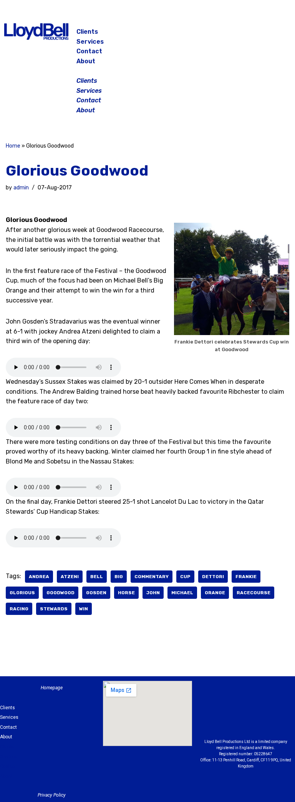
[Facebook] (238, 34)
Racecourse (253, 592)
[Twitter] (276, 34)
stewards (54, 608)
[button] (147, 71)
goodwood (60, 592)
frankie (246, 576)
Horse (126, 592)
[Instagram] (257, 34)
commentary (151, 576)
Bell (96, 576)
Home (13, 146)
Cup (185, 576)
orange (215, 592)
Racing (19, 608)
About (85, 61)
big (118, 576)
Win (83, 608)
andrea (39, 576)
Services (90, 41)
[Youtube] (245, 721)
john (153, 592)
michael (182, 592)
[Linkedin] (277, 702)
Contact (89, 51)
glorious (22, 592)
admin (21, 187)
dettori (213, 576)
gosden (96, 592)
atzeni (70, 576)
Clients (87, 31)
